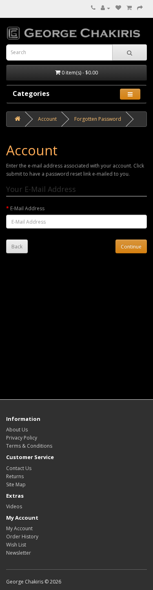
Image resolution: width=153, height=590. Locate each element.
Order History (22, 536)
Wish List (16, 544)
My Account (19, 528)
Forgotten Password (97, 118)
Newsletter (18, 552)
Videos (14, 506)
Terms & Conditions (29, 445)
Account (47, 118)
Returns (15, 476)
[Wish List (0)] (118, 7)
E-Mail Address (27, 208)
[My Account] (105, 7)
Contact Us (18, 468)
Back (16, 246)
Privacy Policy (21, 437)
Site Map (16, 484)
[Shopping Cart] (129, 7)
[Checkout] (140, 7)
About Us (17, 429)
